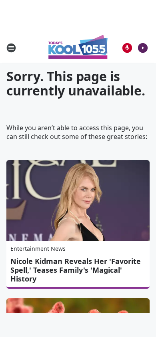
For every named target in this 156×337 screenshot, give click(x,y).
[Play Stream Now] (143, 48)
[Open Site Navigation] (11, 48)
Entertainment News (38, 248)
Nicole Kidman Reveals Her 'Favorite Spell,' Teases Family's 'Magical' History (75, 270)
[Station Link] (78, 48)
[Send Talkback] (127, 48)
